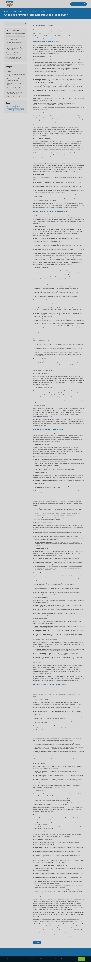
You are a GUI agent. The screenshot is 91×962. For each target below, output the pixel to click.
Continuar (81, 959)
